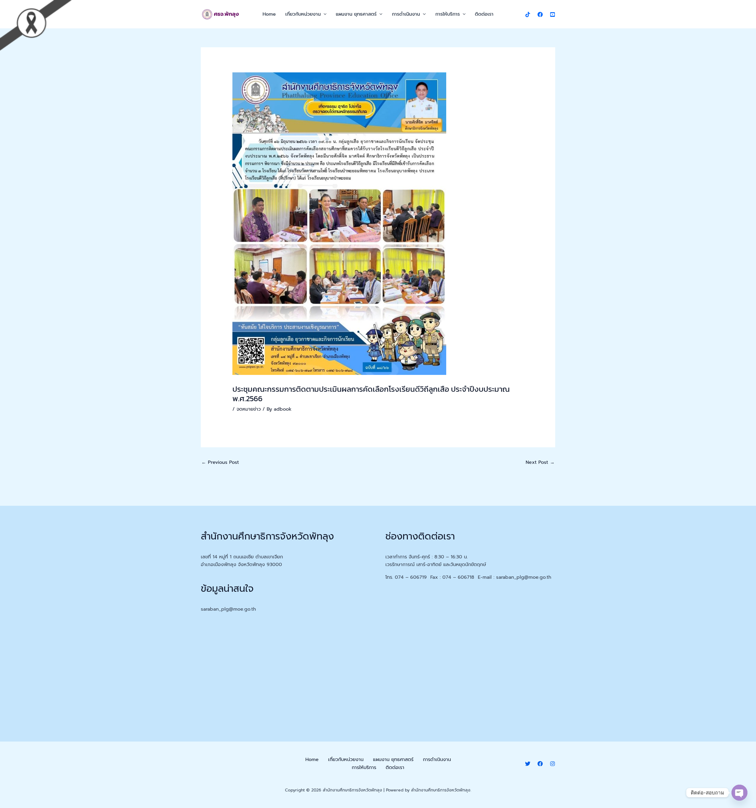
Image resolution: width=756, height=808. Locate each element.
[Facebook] (540, 14)
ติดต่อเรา (484, 14)
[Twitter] (527, 763)
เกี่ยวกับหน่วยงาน (303, 14)
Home (269, 14)
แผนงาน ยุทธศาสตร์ (356, 14)
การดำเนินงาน (406, 14)
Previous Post (220, 462)
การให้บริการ (447, 14)
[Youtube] (552, 14)
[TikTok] (527, 14)
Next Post (540, 462)
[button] (324, 14)
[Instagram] (552, 763)
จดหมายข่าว (249, 409)
